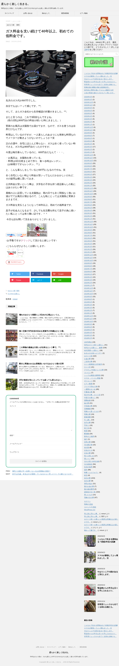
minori (15, 299)
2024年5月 (88, 141)
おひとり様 (11, 291)
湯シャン (87, 459)
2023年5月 (88, 174)
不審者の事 (88, 392)
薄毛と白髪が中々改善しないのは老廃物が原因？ (31, 471)
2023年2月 (88, 183)
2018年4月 (88, 333)
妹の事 (86, 403)
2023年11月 (88, 158)
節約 (17, 291)
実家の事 (87, 414)
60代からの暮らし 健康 (93, 348)
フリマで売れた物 (90, 386)
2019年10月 (88, 294)
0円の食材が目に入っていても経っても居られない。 (41, 380)
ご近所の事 (88, 361)
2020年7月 (88, 269)
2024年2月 (88, 149)
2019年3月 (88, 308)
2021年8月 (88, 233)
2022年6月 (88, 205)
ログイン (87, 501)
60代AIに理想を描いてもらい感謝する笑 (99, 90)
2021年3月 (88, 247)
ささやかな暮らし (14, 294)
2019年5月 (88, 302)
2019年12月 (88, 288)
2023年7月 (88, 169)
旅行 (85, 439)
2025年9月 (88, 108)
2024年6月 (88, 138)
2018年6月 (88, 327)
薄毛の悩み (88, 484)
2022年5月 (88, 208)
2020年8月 (88, 266)
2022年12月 (88, 188)
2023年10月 (88, 161)
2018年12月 (88, 316)
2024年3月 (88, 147)
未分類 (86, 447)
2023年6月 (88, 172)
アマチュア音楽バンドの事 (94, 370)
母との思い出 (89, 456)
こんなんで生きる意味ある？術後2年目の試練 (101, 73)
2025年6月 (88, 111)
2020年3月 (88, 280)
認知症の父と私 (90, 492)
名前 (12, 435)
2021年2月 (88, 249)
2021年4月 (88, 244)
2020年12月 (88, 255)
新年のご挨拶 (89, 436)
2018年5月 (88, 330)
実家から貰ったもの (91, 411)
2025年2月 (88, 122)
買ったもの (88, 495)
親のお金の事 (89, 486)
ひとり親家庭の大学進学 (93, 364)
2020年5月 (88, 274)
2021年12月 (88, 222)
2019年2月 (88, 310)
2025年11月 (88, 105)
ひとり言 (87, 367)
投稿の (88, 504)
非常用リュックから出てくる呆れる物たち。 (100, 84)
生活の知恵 (88, 467)
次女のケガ (88, 450)
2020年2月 (88, 283)
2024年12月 (88, 127)
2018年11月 (88, 319)
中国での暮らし (90, 397)
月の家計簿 (88, 445)
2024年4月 (88, 144)
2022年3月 (88, 213)
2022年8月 (88, 199)
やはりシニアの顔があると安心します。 (98, 79)
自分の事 (87, 478)
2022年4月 (88, 210)
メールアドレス (16, 444)
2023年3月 (88, 180)
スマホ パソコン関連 (92, 378)
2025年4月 (88, 116)
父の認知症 (88, 464)
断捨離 (86, 434)
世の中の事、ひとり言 (92, 395)
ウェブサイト (14, 452)
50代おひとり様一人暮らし (94, 345)
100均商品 (88, 342)
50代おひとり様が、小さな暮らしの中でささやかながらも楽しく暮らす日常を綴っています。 (59, 656)
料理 (85, 431)
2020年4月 (88, 277)
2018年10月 (88, 321)
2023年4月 (88, 177)
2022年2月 (88, 216)
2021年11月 (88, 224)
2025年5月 (88, 113)
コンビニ (87, 373)
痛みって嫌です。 (90, 530)
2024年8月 (88, 136)
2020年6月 (88, 271)
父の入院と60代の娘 (91, 461)
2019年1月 (88, 313)
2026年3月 (88, 99)
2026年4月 (88, 97)
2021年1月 (88, 252)
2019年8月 (88, 299)
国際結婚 (87, 400)
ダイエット (88, 381)
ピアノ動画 (84, 13)
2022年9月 (88, 197)
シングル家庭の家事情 (92, 375)
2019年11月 (88, 291)
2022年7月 (88, 202)
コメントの (90, 507)
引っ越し (87, 420)
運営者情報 (65, 13)
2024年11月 (88, 130)
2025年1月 (88, 124)
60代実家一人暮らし (91, 350)
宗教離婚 (87, 409)
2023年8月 (88, 166)
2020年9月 (88, 263)
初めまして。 (46, 13)
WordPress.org (89, 510)
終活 (85, 475)
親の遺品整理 (89, 489)
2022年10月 (88, 194)
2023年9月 (88, 163)
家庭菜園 (87, 417)
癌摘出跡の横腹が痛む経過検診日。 (97, 87)
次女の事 (87, 453)
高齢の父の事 (89, 497)
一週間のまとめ (90, 389)
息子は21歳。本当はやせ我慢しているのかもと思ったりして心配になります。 (42, 474)
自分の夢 (87, 481)
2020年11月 (88, 258)
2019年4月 (88, 305)
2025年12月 (88, 102)
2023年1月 (88, 185)
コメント (13, 406)
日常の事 (87, 442)
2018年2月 (88, 338)
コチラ (87, 50)
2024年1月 (88, 152)
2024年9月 (88, 133)
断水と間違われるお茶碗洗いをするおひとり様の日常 (41, 364)
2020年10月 (88, 260)
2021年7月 (88, 235)
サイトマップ (9, 13)
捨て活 (86, 428)
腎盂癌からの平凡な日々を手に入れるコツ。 (100, 82)
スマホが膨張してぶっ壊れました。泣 (98, 76)
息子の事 (87, 422)
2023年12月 (88, 155)
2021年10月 (88, 227)
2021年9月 (88, 230)
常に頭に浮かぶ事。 (91, 514)
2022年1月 (88, 219)
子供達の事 (88, 406)
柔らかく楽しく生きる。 (15, 4)
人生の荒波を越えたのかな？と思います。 (99, 93)
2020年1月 (88, 285)
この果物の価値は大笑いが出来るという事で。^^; (40, 347)
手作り (86, 425)
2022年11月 (88, 191)
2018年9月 (88, 324)
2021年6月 (88, 238)
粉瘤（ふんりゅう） (91, 472)
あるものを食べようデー (93, 353)
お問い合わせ (27, 13)
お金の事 (87, 359)
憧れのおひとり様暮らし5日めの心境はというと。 (40, 315)
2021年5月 (88, 241)
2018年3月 (88, 335)
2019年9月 (88, 296)
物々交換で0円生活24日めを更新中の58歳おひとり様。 (42, 331)
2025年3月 (88, 119)
